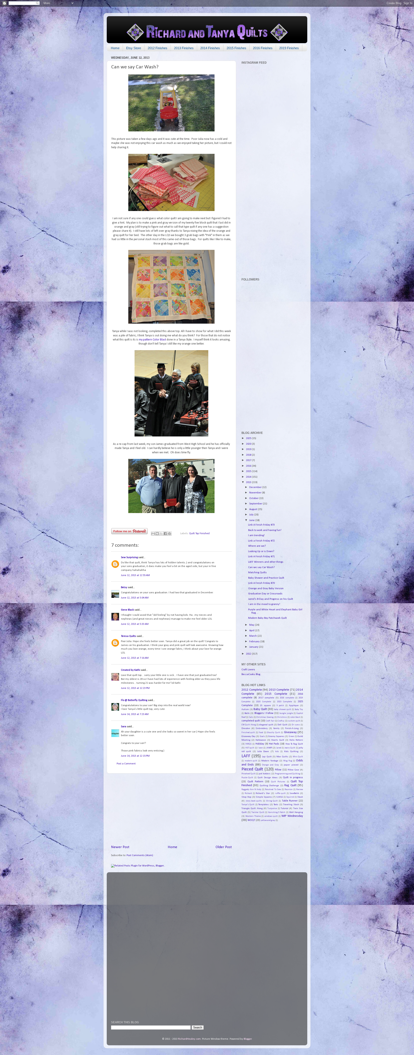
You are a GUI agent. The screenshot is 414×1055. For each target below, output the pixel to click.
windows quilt (271, 816)
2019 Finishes (289, 48)
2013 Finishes (184, 48)
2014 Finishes (210, 48)
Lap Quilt (267, 756)
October (254, 498)
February (254, 641)
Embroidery (262, 728)
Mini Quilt (298, 757)
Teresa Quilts (128, 636)
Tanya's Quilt (248, 804)
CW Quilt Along (249, 725)
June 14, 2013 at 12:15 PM (135, 756)
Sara (123, 726)
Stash (300, 797)
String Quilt (272, 801)
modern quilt (251, 761)
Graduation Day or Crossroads (265, 593)
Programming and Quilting (287, 774)
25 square (265, 705)
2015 (249, 471)
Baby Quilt (260, 709)
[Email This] (153, 533)
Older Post (224, 847)
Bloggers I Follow (263, 713)
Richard (248, 793)
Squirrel (290, 797)
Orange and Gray (270, 765)
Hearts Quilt (277, 740)
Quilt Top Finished (199, 533)
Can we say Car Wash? (261, 567)
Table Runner (290, 801)
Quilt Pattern (255, 781)
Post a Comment (126, 763)
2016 (249, 466)
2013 (249, 482)
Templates (263, 804)
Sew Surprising (129, 557)
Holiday (260, 744)
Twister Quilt (257, 812)
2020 (249, 444)
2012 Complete (252, 689)
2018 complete (287, 698)
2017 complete (266, 697)
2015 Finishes (236, 48)
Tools (276, 804)
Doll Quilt (282, 724)
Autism (245, 709)
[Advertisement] (171, 809)
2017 (249, 460)
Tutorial (284, 808)
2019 (249, 449)
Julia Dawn (263, 751)
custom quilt (294, 721)
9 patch (280, 705)
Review (299, 789)
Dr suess (296, 725)
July (251, 514)
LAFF (246, 756)
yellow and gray (268, 820)
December (255, 487)
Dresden (246, 728)
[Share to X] (161, 533)
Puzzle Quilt (247, 777)
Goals (262, 736)
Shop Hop (246, 797)
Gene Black (127, 610)
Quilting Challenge (269, 785)
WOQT (251, 820)
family (276, 728)
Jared (278, 748)
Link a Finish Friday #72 (261, 541)
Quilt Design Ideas (267, 777)
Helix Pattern (296, 740)
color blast (295, 717)
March (253, 636)
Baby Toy (299, 709)
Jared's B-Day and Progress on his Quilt (270, 599)
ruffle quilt (280, 793)
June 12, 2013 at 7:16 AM (135, 658)
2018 (249, 455)
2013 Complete (279, 689)
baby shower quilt (282, 709)
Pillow (278, 769)
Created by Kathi (130, 670)
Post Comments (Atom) (140, 855)
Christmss (282, 717)
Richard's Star (263, 793)
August (253, 509)
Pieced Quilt (252, 769)
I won (260, 748)
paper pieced (291, 765)
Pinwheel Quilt (249, 774)
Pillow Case (293, 769)
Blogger (248, 1039)
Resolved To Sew (273, 789)
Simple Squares (264, 797)
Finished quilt (248, 732)
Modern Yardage (269, 760)
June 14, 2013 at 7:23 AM (135, 714)
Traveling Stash (291, 804)
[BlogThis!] (157, 533)
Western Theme (253, 816)
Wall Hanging (296, 812)
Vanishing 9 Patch (276, 812)
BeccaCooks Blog (251, 674)
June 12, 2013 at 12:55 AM (135, 575)
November (255, 492)
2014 (249, 477)
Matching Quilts (257, 572)
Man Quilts (282, 756)
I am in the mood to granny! (264, 604)
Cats (251, 717)
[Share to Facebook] (165, 533)
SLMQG (279, 797)
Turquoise (272, 808)
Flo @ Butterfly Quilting (134, 700)
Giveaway (290, 732)
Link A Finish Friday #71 (261, 556)
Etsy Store (133, 48)
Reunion (289, 789)
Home (115, 48)
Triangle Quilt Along (252, 808)
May (252, 625)
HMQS (248, 744)
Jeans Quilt (290, 748)
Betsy (124, 587)
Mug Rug (287, 761)
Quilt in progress (293, 777)
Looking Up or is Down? (261, 551)
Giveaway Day (248, 736)
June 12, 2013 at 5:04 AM (135, 598)
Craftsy (281, 721)
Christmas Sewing (265, 717)
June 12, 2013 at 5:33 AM (135, 624)
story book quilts (254, 801)
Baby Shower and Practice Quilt (266, 578)
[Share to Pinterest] (169, 533)
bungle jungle (286, 713)
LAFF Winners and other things (265, 562)
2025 (249, 438)
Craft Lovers (248, 669)
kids (277, 751)
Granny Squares (276, 736)
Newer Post (120, 847)
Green (291, 736)
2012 (249, 654)
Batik (247, 713)
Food (261, 732)
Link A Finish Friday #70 (261, 583)
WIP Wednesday (292, 816)
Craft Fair (270, 721)
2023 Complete (284, 702)
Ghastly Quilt (273, 732)
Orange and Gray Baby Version (266, 588)
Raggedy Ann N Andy (251, 789)
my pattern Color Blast (152, 339)
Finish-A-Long (292, 728)
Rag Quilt (290, 785)
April (252, 630)
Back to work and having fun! (264, 530)
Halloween (261, 740)
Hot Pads (274, 744)
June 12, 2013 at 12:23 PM (135, 688)
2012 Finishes (157, 48)
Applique (294, 705)
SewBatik (294, 793)
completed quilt (251, 721)
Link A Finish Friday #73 (261, 525)
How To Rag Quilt (294, 744)
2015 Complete (276, 694)
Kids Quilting (291, 751)
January (254, 647)
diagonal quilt (266, 724)
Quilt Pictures (278, 782)
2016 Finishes (263, 48)
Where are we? (257, 546)
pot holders (264, 773)
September (256, 503)
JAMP (269, 747)
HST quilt (249, 748)
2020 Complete (263, 702)
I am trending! (256, 535)
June (252, 520)
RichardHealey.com (189, 1039)
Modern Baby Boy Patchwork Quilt (267, 618)
